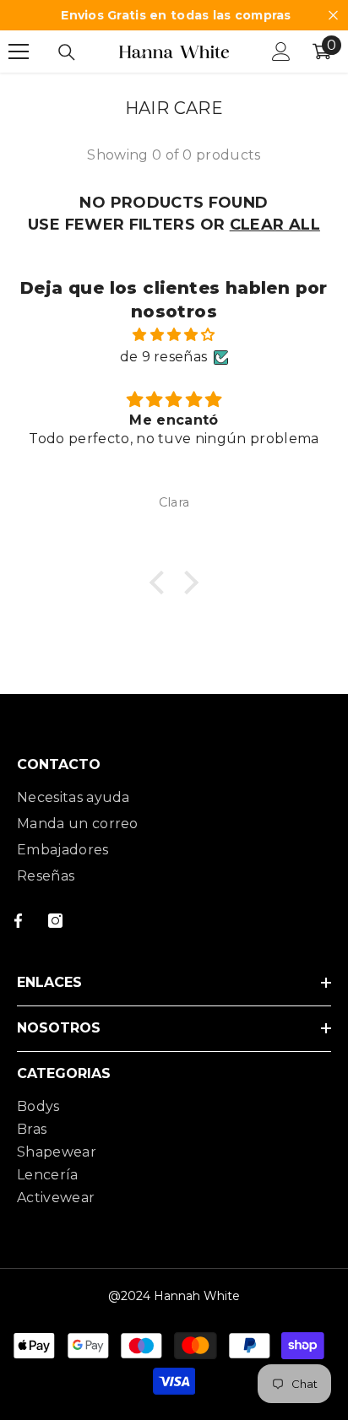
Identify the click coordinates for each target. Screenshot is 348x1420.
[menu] (18, 51)
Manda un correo (78, 824)
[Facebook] (18, 920)
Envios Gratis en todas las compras (176, 15)
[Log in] (281, 51)
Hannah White (197, 1295)
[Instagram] (55, 920)
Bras (31, 1129)
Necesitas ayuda (73, 797)
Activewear (56, 1198)
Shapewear (56, 1152)
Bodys (38, 1106)
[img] (174, 334)
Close (333, 15)
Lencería (48, 1175)
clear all (275, 224)
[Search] (67, 52)
